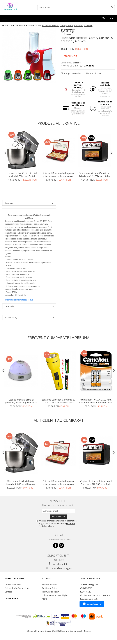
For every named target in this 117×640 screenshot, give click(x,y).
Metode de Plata (49, 584)
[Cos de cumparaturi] (111, 18)
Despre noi (11, 598)
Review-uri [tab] (11, 317)
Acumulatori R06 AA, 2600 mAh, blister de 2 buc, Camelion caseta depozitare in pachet (96, 401)
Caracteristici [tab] (10, 306)
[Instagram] (61, 545)
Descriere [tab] (9, 203)
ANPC (44, 599)
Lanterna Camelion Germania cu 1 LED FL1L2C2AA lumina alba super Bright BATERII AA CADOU (58, 401)
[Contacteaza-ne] (103, 18)
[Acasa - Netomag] (17, 7)
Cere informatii (95, 73)
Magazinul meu (14, 578)
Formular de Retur (50, 591)
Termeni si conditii (13, 584)
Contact (8, 591)
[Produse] (5, 19)
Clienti (46, 578)
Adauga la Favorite (72, 73)
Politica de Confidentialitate (17, 588)
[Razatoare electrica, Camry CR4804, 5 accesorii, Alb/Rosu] (29, 56)
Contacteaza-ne (94, 604)
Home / (6, 25)
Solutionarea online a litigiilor (55, 595)
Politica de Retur (49, 588)
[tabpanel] (29, 56)
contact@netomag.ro (60, 568)
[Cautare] (112, 7)
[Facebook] (55, 545)
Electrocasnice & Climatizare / (26, 25)
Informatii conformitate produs (19, 299)
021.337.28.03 (60, 563)
